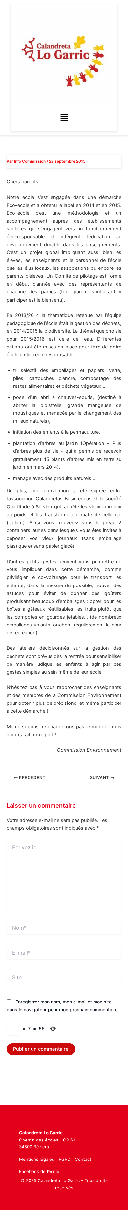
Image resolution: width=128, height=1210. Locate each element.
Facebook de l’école (39, 1171)
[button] (64, 118)
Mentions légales (36, 1159)
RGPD (64, 1159)
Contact (83, 1159)
